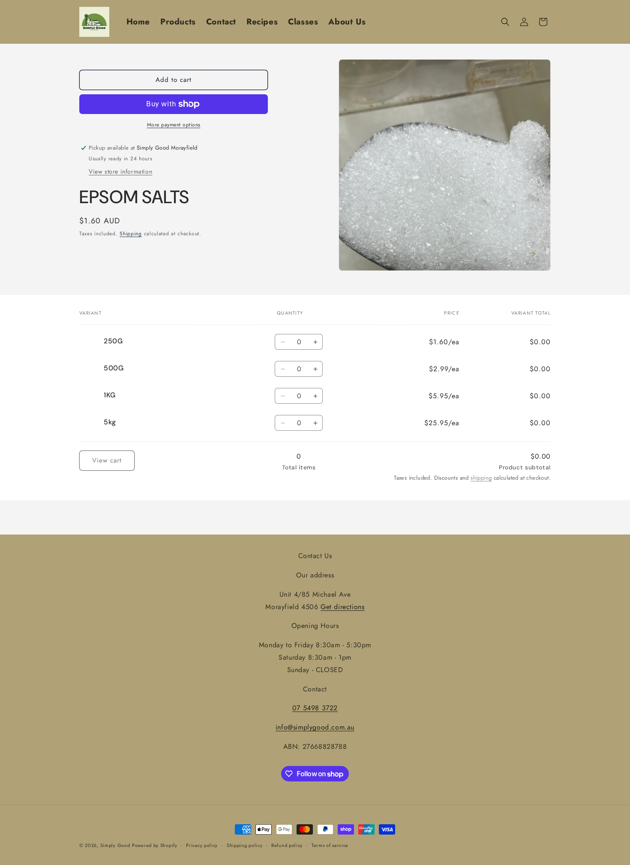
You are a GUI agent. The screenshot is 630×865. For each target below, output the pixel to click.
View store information (120, 172)
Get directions (342, 607)
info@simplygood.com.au (315, 727)
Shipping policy (245, 845)
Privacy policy (202, 845)
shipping (481, 478)
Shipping (131, 234)
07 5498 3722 (315, 708)
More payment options (174, 125)
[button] (505, 21)
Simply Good (115, 845)
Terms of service (330, 845)
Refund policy (287, 845)
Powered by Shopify (154, 845)
